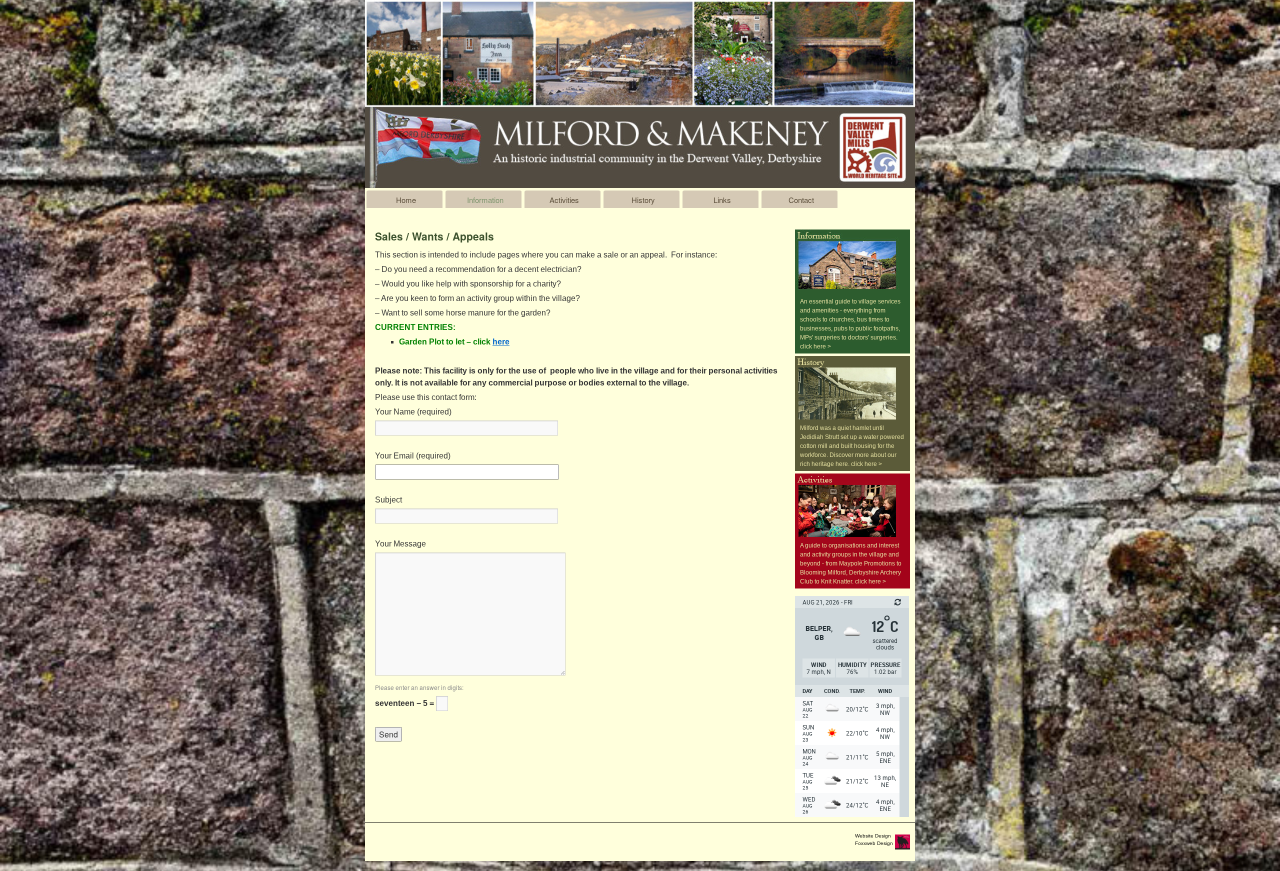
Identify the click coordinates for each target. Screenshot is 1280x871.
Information (485, 199)
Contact (801, 199)
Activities (564, 199)
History (643, 199)
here (501, 342)
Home (406, 199)
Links (722, 199)
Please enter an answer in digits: (419, 687)
